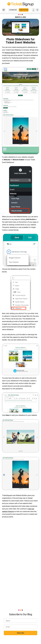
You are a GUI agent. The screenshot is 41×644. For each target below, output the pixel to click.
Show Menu (3, 9)
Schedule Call (12, 9)
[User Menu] (33, 9)
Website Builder (10, 53)
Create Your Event (23, 9)
